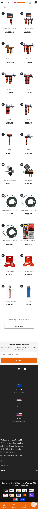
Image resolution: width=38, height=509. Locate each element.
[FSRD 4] (28, 49)
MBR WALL (28, 180)
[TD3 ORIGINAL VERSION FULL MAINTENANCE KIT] (28, 231)
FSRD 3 (9, 89)
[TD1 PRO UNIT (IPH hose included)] (9, 19)
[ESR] (28, 110)
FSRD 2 (28, 89)
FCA (9, 150)
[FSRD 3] (9, 79)
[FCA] (9, 140)
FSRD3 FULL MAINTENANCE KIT (28, 271)
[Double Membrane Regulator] (9, 170)
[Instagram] (19, 369)
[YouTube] (25, 369)
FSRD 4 (28, 59)
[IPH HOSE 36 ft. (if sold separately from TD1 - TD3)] (9, 231)
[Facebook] (13, 369)
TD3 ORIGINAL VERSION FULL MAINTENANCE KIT (28, 241)
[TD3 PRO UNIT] (28, 19)
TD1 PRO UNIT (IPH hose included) (9, 29)
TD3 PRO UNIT (28, 28)
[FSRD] (9, 110)
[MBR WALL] (28, 170)
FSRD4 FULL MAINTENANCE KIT (10, 271)
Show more (19, 326)
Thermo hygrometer (9, 301)
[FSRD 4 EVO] (9, 49)
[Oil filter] (28, 292)
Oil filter (28, 301)
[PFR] (28, 140)
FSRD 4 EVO (9, 59)
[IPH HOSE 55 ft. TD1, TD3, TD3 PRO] (28, 201)
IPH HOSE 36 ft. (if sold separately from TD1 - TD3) (9, 241)
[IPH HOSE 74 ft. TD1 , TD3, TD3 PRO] (9, 201)
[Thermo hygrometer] (9, 292)
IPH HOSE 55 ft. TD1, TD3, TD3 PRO (28, 211)
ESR (28, 119)
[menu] (2, 2)
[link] (14, 506)
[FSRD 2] (28, 79)
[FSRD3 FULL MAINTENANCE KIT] (28, 261)
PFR (28, 150)
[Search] (8, 2)
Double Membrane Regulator (9, 180)
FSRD (9, 119)
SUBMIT (19, 360)
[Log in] (30, 2)
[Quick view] (3, 13)
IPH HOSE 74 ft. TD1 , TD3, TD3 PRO (10, 211)
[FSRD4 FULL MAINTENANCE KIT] (9, 261)
